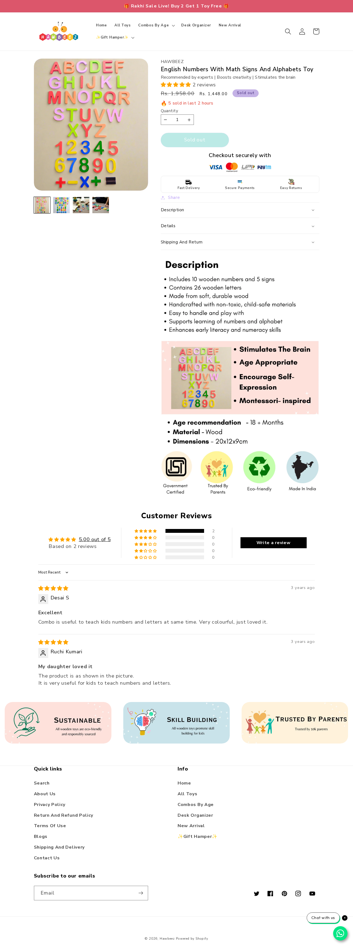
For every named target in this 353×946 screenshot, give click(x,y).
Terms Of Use (50, 826)
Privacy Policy (50, 805)
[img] (53, 588)
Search (42, 783)
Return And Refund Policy (63, 815)
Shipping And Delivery (59, 847)
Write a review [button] (273, 543)
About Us (45, 794)
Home (184, 783)
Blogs (40, 836)
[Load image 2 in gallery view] (61, 205)
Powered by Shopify (192, 938)
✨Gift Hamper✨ (198, 836)
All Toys (187, 794)
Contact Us (47, 858)
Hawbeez (167, 938)
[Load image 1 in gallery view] (42, 205)
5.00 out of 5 (95, 539)
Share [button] (174, 197)
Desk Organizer (195, 815)
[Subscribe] (141, 893)
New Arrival (191, 826)
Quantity (169, 111)
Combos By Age (196, 805)
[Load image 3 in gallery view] (81, 205)
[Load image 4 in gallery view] (100, 205)
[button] (156, 25)
